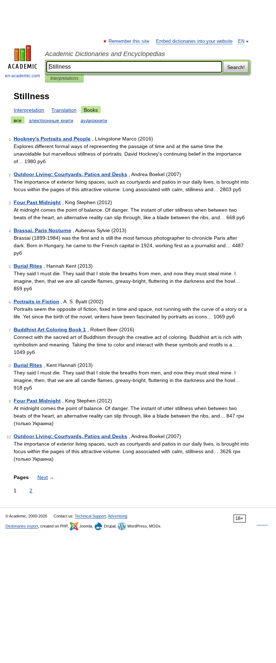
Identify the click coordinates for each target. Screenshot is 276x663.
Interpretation (29, 110)
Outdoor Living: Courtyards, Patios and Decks (70, 174)
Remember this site (129, 41)
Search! (236, 67)
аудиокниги (93, 120)
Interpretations (64, 78)
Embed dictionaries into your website (194, 41)
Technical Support (90, 516)
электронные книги (51, 120)
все (18, 120)
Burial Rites (28, 266)
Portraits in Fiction (36, 301)
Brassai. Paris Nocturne (42, 230)
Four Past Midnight (37, 202)
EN (241, 41)
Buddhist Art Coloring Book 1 (50, 329)
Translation (64, 110)
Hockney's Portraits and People (52, 139)
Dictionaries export (21, 526)
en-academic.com (22, 75)
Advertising (117, 516)
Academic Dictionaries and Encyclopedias (105, 53)
